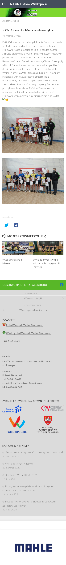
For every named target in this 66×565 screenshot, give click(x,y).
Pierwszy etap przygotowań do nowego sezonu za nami (34, 452)
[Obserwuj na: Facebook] (62, 285)
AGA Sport (14, 340)
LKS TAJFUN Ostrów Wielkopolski (25, 4)
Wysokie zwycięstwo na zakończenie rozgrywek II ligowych (46, 263)
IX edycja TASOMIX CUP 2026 (21, 474)
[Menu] (62, 4)
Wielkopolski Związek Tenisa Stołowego (28, 333)
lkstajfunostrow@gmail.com (26, 383)
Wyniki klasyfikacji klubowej (19, 463)
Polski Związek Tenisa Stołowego (24, 325)
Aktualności (10, 21)
